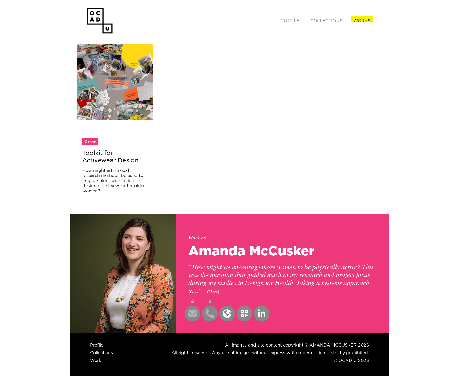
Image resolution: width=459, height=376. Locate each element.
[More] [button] (213, 291)
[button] (192, 313)
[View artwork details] (115, 82)
